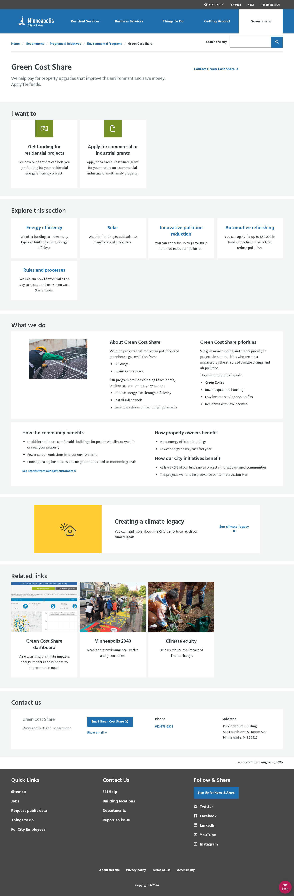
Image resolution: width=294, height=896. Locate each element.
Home (15, 43)
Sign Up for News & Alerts (216, 792)
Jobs (15, 801)
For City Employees (28, 829)
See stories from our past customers (47, 471)
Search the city (216, 42)
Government (35, 43)
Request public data (29, 811)
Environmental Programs (104, 43)
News (251, 5)
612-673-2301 (164, 726)
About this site (109, 870)
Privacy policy (136, 870)
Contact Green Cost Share (215, 69)
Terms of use (161, 870)
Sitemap (236, 5)
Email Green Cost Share (107, 721)
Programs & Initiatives (65, 43)
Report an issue (116, 820)
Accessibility (186, 870)
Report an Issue (270, 5)
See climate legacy (234, 527)
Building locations (119, 801)
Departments (114, 811)
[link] (214, 4)
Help (110, 792)
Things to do (22, 820)
